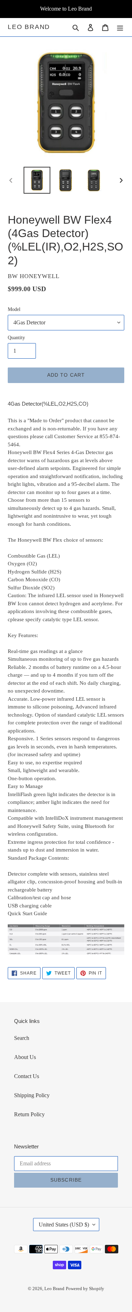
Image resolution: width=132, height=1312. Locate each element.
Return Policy (29, 1114)
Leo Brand (29, 26)
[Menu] (120, 27)
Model (14, 309)
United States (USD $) (64, 1225)
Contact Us (26, 1076)
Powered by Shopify (85, 1288)
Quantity (16, 337)
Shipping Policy (32, 1095)
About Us (25, 1057)
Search (21, 1038)
